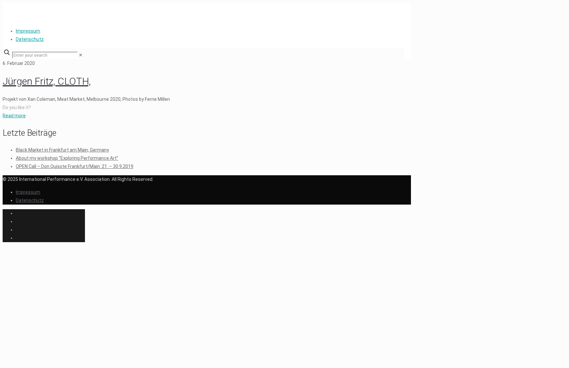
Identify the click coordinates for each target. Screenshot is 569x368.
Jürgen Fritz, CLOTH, (47, 81)
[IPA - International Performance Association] (3, 12)
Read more (14, 115)
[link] (81, 55)
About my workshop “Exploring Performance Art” (67, 158)
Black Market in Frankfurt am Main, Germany (62, 150)
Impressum (28, 31)
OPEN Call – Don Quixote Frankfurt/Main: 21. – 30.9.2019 (74, 166)
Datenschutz (30, 39)
